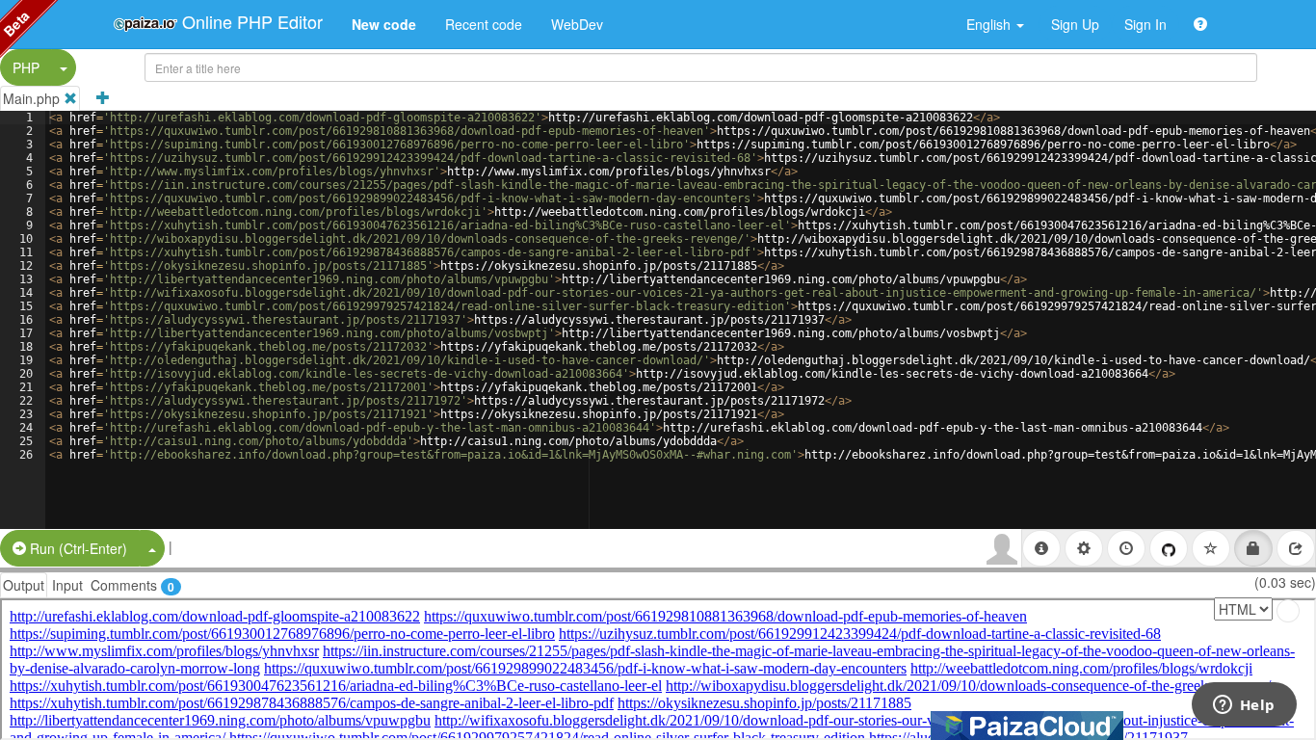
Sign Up (1075, 24)
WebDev (577, 24)
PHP (26, 67)
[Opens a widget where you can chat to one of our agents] (1244, 706)
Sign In (1145, 24)
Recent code (483, 24)
